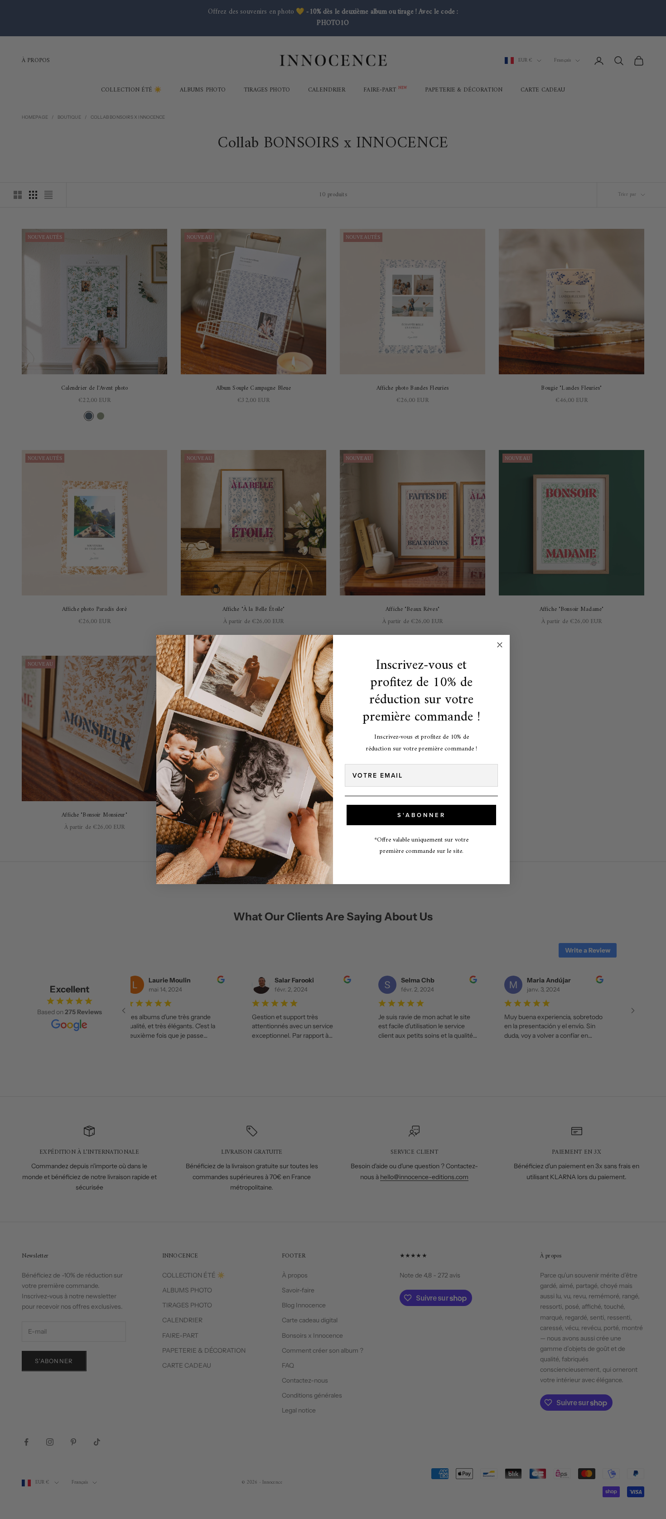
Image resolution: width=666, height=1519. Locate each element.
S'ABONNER (421, 815)
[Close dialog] (499, 644)
